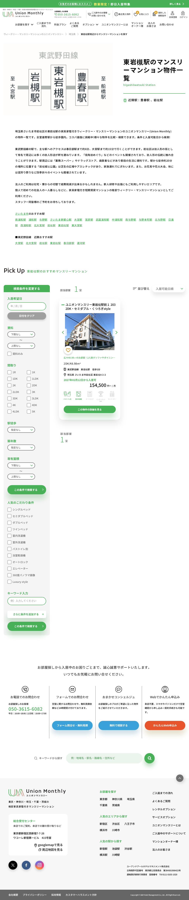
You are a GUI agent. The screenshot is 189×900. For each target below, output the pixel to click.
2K (14, 385)
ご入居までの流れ (44, 24)
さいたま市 (22, 213)
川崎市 (116, 830)
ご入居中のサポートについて (166, 833)
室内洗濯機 (19, 535)
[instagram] (39, 865)
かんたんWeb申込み (165, 725)
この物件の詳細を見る (90, 409)
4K (14, 405)
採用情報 (56, 894)
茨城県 (116, 805)
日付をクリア (27, 316)
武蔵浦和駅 (102, 219)
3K (33, 392)
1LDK (35, 378)
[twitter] (12, 865)
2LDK (16, 392)
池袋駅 (116, 848)
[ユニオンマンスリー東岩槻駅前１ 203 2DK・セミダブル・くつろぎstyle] (89, 332)
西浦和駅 (25, 225)
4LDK (16, 411)
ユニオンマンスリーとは (115, 24)
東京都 (103, 799)
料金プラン (60, 24)
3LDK (35, 398)
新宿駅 (103, 848)
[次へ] (116, 332)
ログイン (184, 17)
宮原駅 (89, 219)
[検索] (149, 758)
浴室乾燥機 (19, 555)
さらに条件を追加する (26, 614)
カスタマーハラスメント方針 (81, 894)
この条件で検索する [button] (25, 490)
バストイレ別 (20, 549)
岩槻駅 (51, 225)
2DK (34, 385)
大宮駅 (78, 219)
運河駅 (81, 243)
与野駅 (43, 219)
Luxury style (20, 582)
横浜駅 (103, 855)
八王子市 (129, 824)
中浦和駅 (117, 219)
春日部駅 (68, 243)
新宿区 (103, 824)
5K (33, 411)
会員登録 (173, 17)
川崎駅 (116, 855)
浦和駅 (33, 219)
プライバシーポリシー (35, 894)
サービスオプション (164, 817)
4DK (34, 405)
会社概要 (13, 894)
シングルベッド (22, 509)
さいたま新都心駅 (60, 219)
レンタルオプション (164, 809)
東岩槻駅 (63, 225)
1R (14, 372)
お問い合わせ (166, 24)
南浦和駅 (20, 219)
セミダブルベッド (23, 516)
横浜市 (103, 830)
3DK (15, 398)
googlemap (50, 844)
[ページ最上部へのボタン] (179, 778)
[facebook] (26, 865)
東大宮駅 (77, 225)
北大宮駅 (39, 225)
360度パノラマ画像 (24, 575)
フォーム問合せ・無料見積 (72, 725)
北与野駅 (160, 219)
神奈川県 (117, 799)
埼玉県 (131, 799)
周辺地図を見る (52, 849)
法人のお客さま (151, 24)
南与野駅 (130, 219)
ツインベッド (20, 529)
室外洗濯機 (19, 542)
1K (33, 372)
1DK (15, 378)
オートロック (20, 562)
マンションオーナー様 (137, 24)
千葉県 (103, 805)
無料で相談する (119, 725)
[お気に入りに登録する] (68, 350)
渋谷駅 (128, 848)
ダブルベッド (20, 522)
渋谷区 (116, 824)
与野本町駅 (145, 219)
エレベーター (20, 568)
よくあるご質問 (74, 24)
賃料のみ (18, 354)
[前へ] (63, 332)
